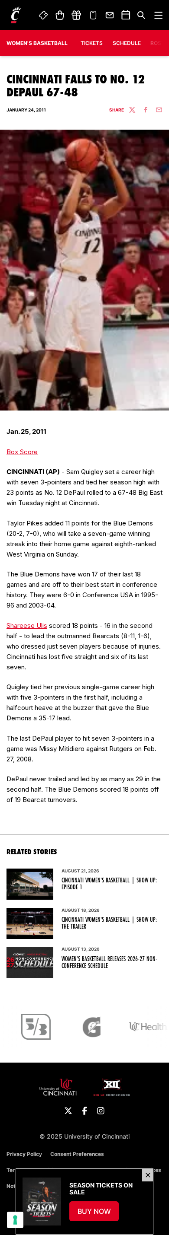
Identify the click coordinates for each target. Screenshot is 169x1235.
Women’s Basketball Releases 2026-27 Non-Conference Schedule (109, 962)
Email (110, 15)
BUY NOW (98, 1214)
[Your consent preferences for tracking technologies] (15, 1220)
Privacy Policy (24, 1154)
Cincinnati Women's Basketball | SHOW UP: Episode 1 (109, 884)
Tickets (43, 15)
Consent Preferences (77, 1154)
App (93, 15)
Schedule (127, 43)
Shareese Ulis (26, 625)
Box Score (22, 452)
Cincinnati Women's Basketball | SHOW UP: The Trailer (109, 923)
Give (76, 15)
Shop (59, 15)
